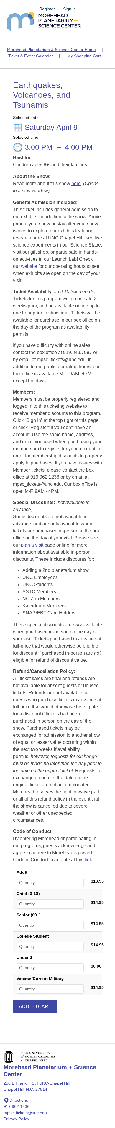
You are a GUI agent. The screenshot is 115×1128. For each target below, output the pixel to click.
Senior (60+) (29, 914)
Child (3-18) (28, 893)
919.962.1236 (16, 1106)
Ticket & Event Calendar (30, 55)
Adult (22, 872)
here (76, 183)
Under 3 (24, 957)
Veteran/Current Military (40, 978)
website (29, 266)
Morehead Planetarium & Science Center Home (51, 49)
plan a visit (32, 544)
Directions (18, 1100)
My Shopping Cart (84, 55)
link (88, 859)
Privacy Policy (16, 1118)
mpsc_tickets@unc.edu (25, 1112)
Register (47, 8)
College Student (33, 936)
